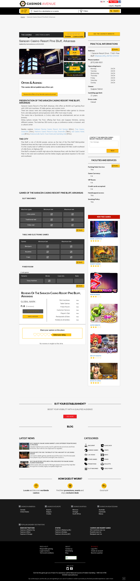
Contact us (68, 549)
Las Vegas (91, 454)
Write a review (33, 316)
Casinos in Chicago (26, 534)
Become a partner (97, 553)
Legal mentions (45, 551)
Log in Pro (94, 549)
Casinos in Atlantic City (27, 530)
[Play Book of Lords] (104, 371)
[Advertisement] (70, 24)
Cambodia (102, 512)
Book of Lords (95, 381)
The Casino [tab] (26, 35)
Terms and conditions (47, 553)
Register (118, 6)
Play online (113, 2)
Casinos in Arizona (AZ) (62, 534)
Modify (80, 230)
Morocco (75, 510)
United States (24, 512)
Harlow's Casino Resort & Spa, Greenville (50, 132)
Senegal (75, 512)
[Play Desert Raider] (104, 254)
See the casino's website (103, 34)
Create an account (97, 551)
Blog (66, 553)
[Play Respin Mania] (104, 282)
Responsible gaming (46, 549)
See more (70, 416)
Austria (48, 510)
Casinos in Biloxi (25, 532)
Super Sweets (95, 325)
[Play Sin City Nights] (104, 343)
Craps (106, 450)
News (106, 454)
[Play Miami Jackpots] (104, 229)
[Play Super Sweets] (104, 313)
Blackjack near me (96, 534)
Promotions (92, 464)
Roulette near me (95, 532)
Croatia (48, 514)
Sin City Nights (95, 356)
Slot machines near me (97, 530)
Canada (22, 510)
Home (23, 17)
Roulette (107, 464)
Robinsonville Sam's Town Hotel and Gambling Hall (48, 134)
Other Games (92, 459)
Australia (102, 510)
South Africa (77, 514)
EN (104, 1)
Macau (101, 514)
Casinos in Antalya (61, 532)
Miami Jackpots (96, 239)
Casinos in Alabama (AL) (63, 530)
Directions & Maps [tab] (42, 35)
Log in (111, 6)
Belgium (49, 512)
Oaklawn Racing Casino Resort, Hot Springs (51, 129)
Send (112, 150)
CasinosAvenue (73, 575)
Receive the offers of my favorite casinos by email (40, 94)
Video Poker (108, 468)
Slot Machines (93, 468)
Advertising (69, 551)
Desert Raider (95, 264)
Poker (106, 459)
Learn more (109, 578)
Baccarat (91, 445)
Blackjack (108, 445)
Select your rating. (59, 335)
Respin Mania (95, 294)
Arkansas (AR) (100, 56)
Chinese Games (93, 450)
